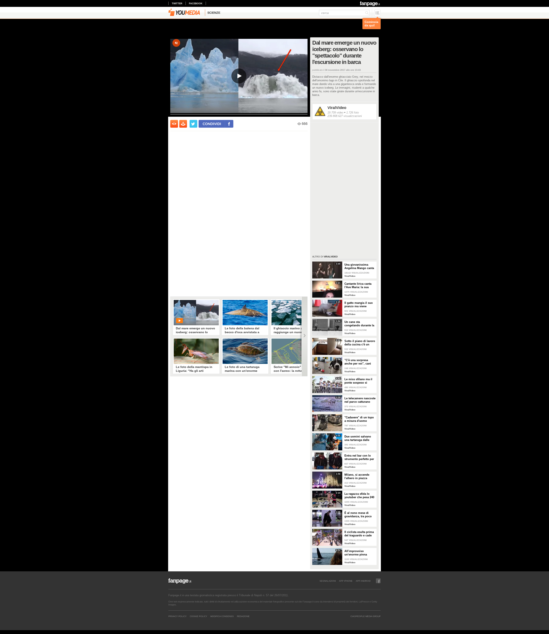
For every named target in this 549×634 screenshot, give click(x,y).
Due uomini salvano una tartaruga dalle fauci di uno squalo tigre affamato (357, 438)
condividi (212, 124)
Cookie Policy (198, 616)
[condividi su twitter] (193, 124)
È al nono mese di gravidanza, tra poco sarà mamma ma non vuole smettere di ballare (358, 514)
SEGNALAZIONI (328, 581)
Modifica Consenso (222, 616)
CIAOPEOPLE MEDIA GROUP (365, 616)
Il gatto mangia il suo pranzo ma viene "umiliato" (358, 304)
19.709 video (335, 112)
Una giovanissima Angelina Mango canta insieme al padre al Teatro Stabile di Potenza (359, 266)
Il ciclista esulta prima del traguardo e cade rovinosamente (359, 533)
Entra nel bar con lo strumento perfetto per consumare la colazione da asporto (359, 457)
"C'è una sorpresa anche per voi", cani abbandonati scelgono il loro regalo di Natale (359, 362)
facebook (195, 3)
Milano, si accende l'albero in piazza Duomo (356, 476)
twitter (177, 3)
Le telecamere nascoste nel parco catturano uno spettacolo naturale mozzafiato (360, 400)
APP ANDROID (363, 581)
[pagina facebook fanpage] (378, 580)
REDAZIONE (243, 616)
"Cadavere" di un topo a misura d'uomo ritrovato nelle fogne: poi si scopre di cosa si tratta (360, 419)
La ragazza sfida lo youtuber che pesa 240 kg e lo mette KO (359, 495)
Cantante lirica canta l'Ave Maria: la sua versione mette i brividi (359, 285)
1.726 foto (352, 112)
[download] (183, 124)
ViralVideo (336, 108)
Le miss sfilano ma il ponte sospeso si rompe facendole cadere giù (358, 381)
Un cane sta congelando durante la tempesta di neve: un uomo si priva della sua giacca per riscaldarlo (359, 323)
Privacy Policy (177, 616)
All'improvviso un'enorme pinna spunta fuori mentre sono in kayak (357, 552)
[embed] (174, 124)
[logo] (370, 3)
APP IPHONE (346, 581)
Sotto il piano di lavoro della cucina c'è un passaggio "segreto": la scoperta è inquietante (360, 342)
